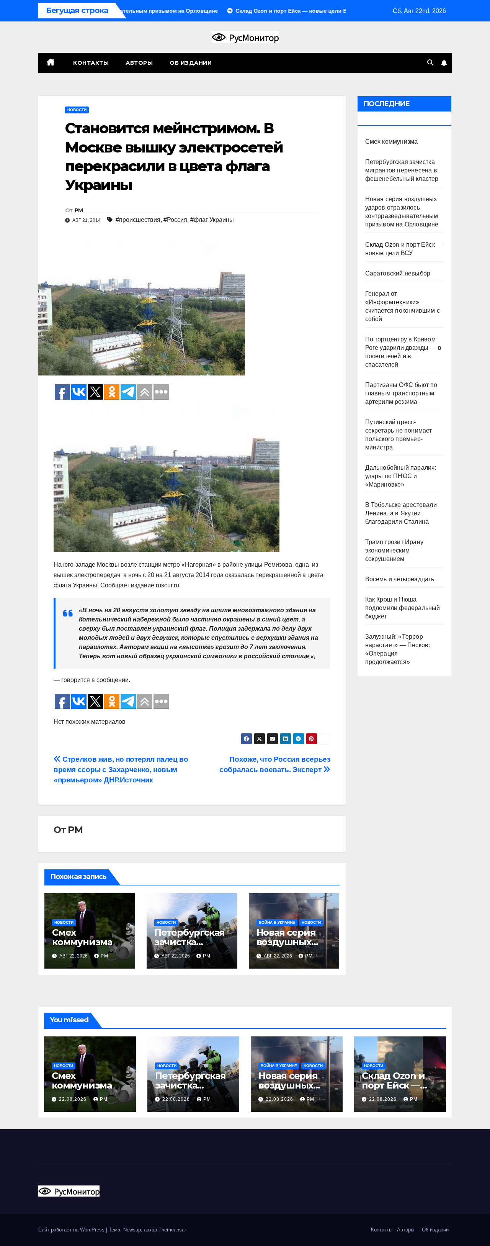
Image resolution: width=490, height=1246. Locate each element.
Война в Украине (277, 922)
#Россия (175, 219)
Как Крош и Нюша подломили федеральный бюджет (402, 608)
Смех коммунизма (82, 937)
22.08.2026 (73, 1099)
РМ (79, 210)
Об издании (191, 62)
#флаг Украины (212, 219)
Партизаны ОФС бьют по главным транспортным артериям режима (401, 393)
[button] (430, 62)
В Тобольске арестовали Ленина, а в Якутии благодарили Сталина (401, 513)
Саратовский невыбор (398, 273)
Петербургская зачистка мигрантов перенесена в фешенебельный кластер (402, 170)
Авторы (139, 62)
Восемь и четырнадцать (399, 579)
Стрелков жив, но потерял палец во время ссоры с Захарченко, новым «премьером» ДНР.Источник (121, 769)
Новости (77, 110)
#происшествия (138, 219)
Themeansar (172, 1230)
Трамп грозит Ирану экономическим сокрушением (394, 550)
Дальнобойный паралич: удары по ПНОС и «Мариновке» (400, 476)
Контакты (90, 62)
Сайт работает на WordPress (72, 1230)
